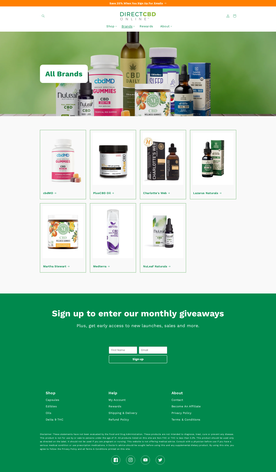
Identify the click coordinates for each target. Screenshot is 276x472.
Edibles (51, 406)
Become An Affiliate (186, 406)
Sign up (138, 359)
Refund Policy (119, 419)
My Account (117, 400)
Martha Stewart (54, 266)
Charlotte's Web (155, 193)
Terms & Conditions (185, 419)
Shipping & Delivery (123, 413)
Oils (48, 413)
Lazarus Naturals (205, 193)
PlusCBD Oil (102, 193)
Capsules (52, 400)
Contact (177, 400)
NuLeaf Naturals (155, 266)
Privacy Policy (181, 413)
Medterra (100, 266)
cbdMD (48, 193)
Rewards (115, 406)
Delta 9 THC (55, 419)
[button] (43, 16)
